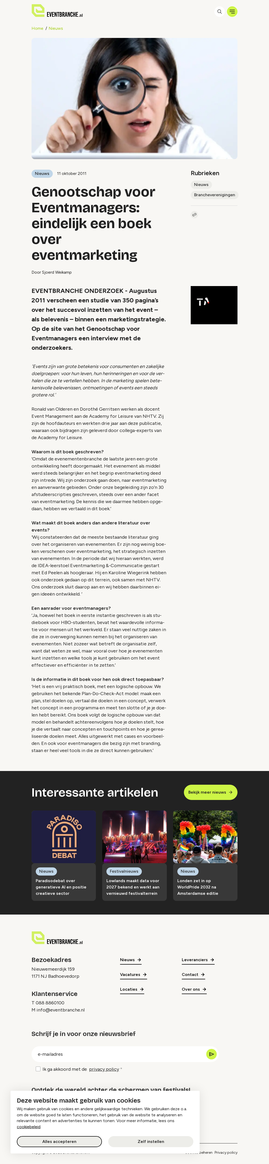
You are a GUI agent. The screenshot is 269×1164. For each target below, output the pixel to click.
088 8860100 (50, 1003)
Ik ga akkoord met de (81, 1069)
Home (37, 28)
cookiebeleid (28, 1126)
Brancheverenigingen (214, 194)
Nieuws (56, 28)
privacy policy (104, 1069)
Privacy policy (226, 1152)
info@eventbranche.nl (61, 1010)
